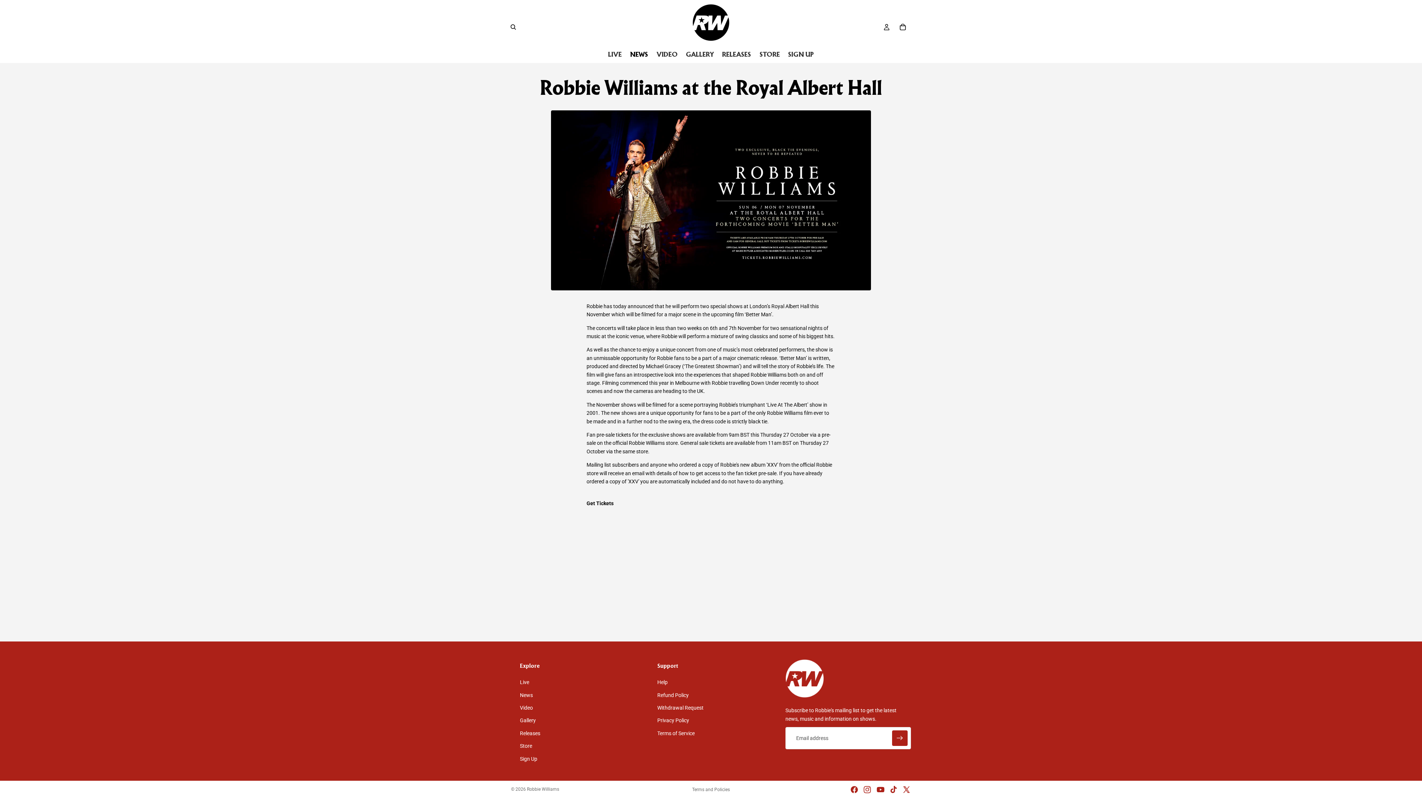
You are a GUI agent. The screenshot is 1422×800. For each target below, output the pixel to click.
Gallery (528, 720)
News (526, 695)
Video (526, 708)
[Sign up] (900, 738)
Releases (530, 733)
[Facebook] (854, 789)
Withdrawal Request (680, 708)
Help (662, 682)
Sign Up (528, 759)
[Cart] (903, 27)
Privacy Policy (673, 720)
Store (526, 746)
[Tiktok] (893, 789)
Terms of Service (676, 733)
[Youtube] (880, 789)
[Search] (513, 27)
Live (524, 682)
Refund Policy (673, 695)
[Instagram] (867, 789)
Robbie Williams (543, 789)
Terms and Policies (711, 789)
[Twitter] (906, 789)
